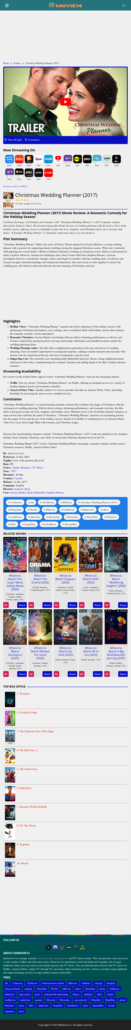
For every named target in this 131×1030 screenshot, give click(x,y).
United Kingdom (38, 590)
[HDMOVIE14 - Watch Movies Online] (65, 5)
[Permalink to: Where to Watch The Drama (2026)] (40, 554)
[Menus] (7, 5)
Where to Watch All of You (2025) (90, 651)
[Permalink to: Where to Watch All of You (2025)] (91, 626)
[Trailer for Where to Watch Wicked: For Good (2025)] (31, 674)
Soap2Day (29, 524)
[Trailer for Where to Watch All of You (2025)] (81, 674)
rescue (21, 1005)
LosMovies (16, 517)
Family (16, 467)
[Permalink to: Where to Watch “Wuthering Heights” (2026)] (116, 554)
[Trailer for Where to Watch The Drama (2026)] (31, 605)
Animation (19, 594)
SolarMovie (50, 524)
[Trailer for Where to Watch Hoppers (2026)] (56, 605)
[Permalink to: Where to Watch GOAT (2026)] (91, 554)
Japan (16, 599)
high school (24, 994)
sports (85, 1005)
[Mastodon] (55, 947)
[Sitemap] (82, 947)
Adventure (10, 594)
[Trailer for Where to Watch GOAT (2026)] (81, 605)
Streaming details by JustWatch (15, 186)
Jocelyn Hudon (18, 492)
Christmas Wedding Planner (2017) (99, 502)
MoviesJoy (54, 517)
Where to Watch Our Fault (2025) (65, 651)
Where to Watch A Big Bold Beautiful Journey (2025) (116, 653)
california (86, 983)
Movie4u (35, 517)
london (110, 994)
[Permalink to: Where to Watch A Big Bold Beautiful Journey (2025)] (116, 626)
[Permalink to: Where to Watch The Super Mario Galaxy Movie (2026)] (15, 554)
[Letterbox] (68, 947)
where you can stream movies (52, 958)
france (78, 988)
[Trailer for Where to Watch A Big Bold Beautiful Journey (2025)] (107, 674)
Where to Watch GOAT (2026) (91, 579)
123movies (16, 502)
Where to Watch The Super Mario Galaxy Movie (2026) (15, 582)
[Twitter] (48, 947)
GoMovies (69, 509)
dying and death (12, 988)
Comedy (11, 596)
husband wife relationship (56, 994)
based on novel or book (53, 983)
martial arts (25, 999)
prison (122, 999)
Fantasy (9, 599)
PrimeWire (92, 517)
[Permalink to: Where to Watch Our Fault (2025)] (65, 626)
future (102, 988)
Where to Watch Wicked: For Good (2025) (40, 653)
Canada (18, 478)
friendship (90, 988)
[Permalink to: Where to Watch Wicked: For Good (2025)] (40, 626)
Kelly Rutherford (37, 492)
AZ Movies (48, 502)
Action (86, 587)
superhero (9, 1011)
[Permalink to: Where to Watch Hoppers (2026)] (65, 554)
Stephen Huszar (55, 492)
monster (38, 999)
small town (43, 1005)
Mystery (12, 668)
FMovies (50, 509)
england (28, 988)
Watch (22, 605)
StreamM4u (71, 524)
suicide (111, 1005)
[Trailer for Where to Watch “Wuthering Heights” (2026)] (107, 605)
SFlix (13, 524)
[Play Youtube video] (65, 101)
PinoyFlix (73, 517)
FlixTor (34, 509)
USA (21, 599)
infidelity (88, 994)
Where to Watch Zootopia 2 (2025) (15, 653)
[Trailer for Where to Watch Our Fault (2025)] (56, 674)
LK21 (106, 509)
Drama (111, 590)
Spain (72, 659)
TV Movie (37, 467)
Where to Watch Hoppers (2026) (65, 579)
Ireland (117, 665)
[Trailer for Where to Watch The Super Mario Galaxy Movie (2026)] (6, 605)
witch (21, 1011)
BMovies (67, 502)
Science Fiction (68, 590)
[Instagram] (62, 947)
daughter (111, 983)
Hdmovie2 (88, 509)
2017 (14, 471)
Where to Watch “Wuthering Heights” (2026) (116, 581)
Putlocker (112, 517)
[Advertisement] (65, 36)
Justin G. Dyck (22, 489)
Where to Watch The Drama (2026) (40, 579)
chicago (98, 983)
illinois (76, 994)
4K (32, 502)
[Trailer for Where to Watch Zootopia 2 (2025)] (6, 674)
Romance (26, 467)
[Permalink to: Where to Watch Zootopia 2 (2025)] (15, 626)
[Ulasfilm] (75, 947)
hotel (37, 994)
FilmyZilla (15, 509)
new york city (81, 999)
